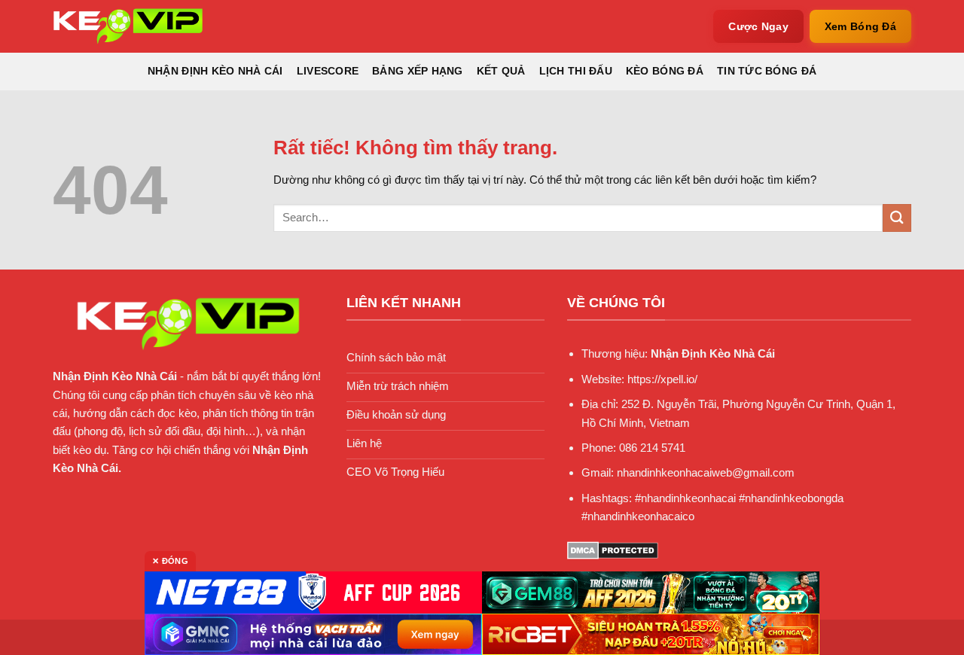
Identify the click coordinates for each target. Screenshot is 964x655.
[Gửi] (897, 218)
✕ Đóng (170, 560)
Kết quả (501, 71)
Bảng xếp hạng (417, 71)
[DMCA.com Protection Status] (612, 549)
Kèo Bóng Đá (664, 71)
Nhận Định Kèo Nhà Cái (215, 71)
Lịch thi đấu (575, 71)
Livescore (327, 71)
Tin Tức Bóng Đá (766, 71)
